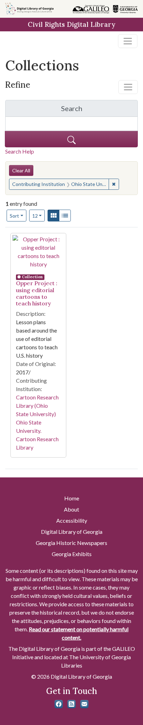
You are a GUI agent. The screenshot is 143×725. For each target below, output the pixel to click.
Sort (14, 216)
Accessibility (71, 520)
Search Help (19, 151)
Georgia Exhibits (72, 554)
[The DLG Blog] (71, 704)
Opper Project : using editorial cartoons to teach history (36, 293)
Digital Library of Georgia (71, 531)
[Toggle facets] (128, 87)
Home (71, 498)
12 (38, 215)
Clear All (21, 170)
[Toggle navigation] (127, 41)
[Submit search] (71, 139)
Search (88, 110)
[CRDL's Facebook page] (58, 704)
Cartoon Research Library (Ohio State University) (37, 405)
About (71, 509)
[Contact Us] (84, 704)
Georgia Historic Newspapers (71, 542)
